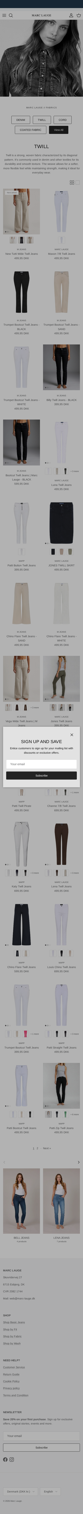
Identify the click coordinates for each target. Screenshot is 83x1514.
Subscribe (42, 775)
